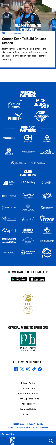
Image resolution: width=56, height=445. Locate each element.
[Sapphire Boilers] (28, 219)
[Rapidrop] (47, 252)
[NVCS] (47, 219)
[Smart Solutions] (9, 151)
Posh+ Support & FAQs (28, 398)
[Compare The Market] (47, 138)
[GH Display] (28, 138)
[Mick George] (41, 103)
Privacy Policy (28, 383)
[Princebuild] (9, 138)
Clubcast (44, 428)
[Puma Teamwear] (15, 116)
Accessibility (28, 403)
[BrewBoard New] (47, 231)
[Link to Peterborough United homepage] (13, 441)
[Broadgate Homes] (28, 241)
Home (2, 433)
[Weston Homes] (15, 103)
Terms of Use (28, 388)
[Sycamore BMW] (18, 163)
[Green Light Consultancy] (28, 207)
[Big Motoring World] (28, 252)
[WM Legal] (9, 207)
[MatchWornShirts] (28, 231)
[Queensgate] (47, 207)
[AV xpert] (9, 230)
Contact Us (28, 414)
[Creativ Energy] (47, 241)
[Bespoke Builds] (47, 151)
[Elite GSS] (9, 196)
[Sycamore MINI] (37, 163)
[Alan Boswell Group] (9, 183)
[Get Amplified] (9, 252)
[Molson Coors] (47, 182)
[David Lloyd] (28, 196)
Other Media (27, 428)
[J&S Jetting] (28, 183)
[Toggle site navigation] (4, 440)
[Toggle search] (50, 441)
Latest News (10, 434)
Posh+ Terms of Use (28, 393)
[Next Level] (28, 151)
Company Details (28, 409)
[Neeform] (9, 219)
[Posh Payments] (9, 240)
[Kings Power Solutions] (41, 116)
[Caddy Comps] (47, 196)
